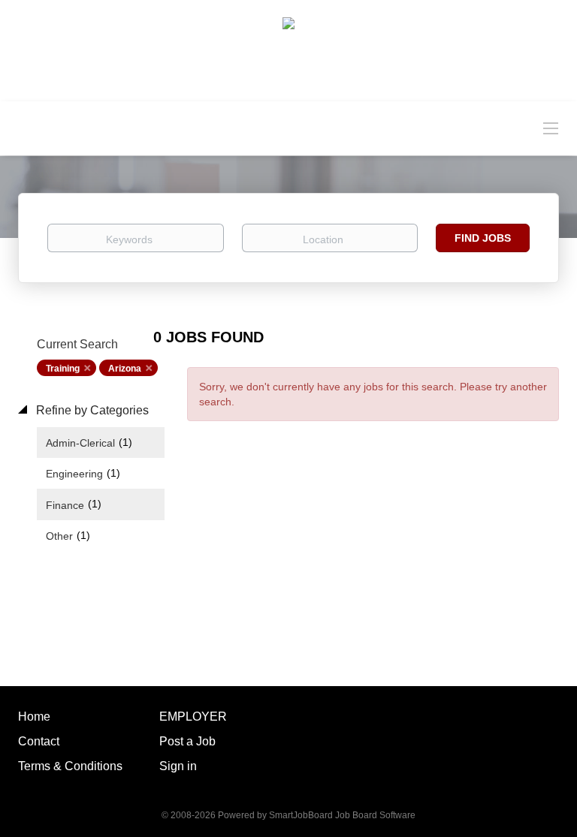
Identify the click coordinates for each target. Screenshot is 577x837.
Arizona (124, 368)
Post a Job (187, 741)
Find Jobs (483, 238)
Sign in (178, 766)
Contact (38, 741)
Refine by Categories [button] (91, 410)
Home (34, 716)
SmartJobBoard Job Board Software (342, 815)
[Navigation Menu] (550, 127)
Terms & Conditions (70, 766)
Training (63, 368)
